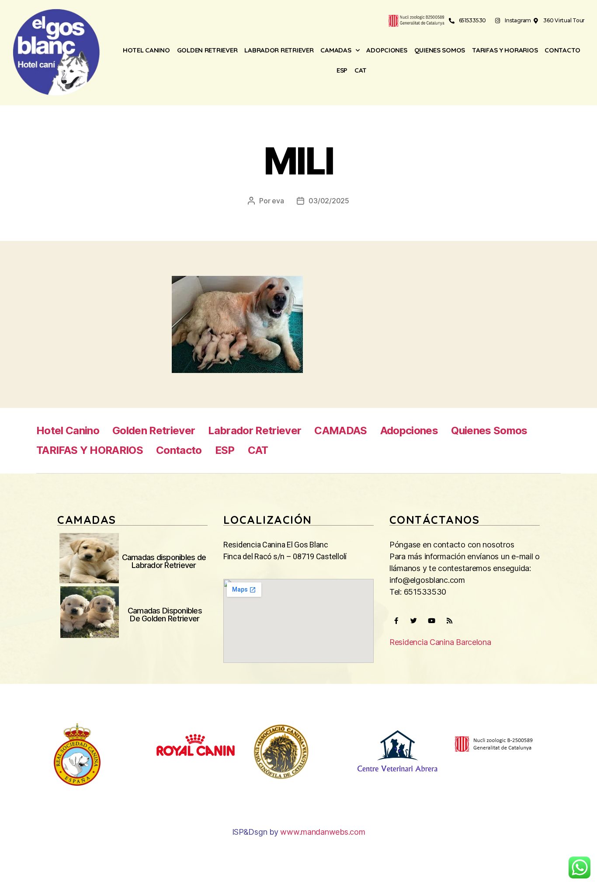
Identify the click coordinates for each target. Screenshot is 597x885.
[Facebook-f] (396, 620)
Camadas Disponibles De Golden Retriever (165, 614)
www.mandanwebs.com (322, 831)
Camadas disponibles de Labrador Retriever (164, 561)
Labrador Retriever (278, 50)
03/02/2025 (329, 200)
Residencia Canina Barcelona (440, 642)
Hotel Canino (146, 50)
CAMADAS (335, 50)
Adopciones (386, 50)
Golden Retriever (207, 50)
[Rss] (449, 620)
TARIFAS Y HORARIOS (505, 50)
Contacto (562, 50)
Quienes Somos (439, 50)
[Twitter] (413, 620)
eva (278, 200)
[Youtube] (431, 620)
